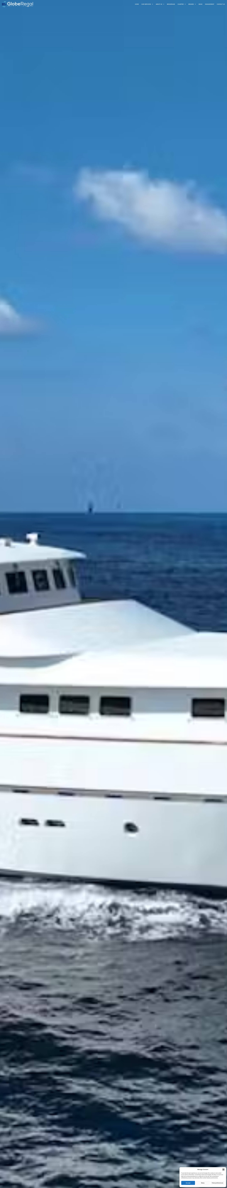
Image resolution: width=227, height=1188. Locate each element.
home (137, 4)
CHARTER (181, 4)
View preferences (217, 1183)
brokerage (171, 4)
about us (159, 4)
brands (191, 4)
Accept (188, 1183)
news (200, 4)
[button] (223, 1169)
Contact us (221, 4)
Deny (202, 1183)
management (209, 4)
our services (146, 4)
